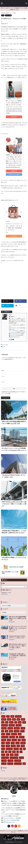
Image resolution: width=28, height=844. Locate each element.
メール (3, 376)
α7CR (12, 754)
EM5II (12, 716)
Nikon (11, 731)
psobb (23, 740)
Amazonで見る (14, 236)
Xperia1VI (16, 748)
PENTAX (3, 740)
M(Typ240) (16, 728)
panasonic (12, 737)
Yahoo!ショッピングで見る (14, 174)
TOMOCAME (4, 594)
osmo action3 (5, 737)
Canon (3, 716)
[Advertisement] (14, 282)
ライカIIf (21, 757)
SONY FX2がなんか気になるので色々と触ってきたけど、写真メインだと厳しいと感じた (14, 504)
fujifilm (9, 719)
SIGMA (7, 742)
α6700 (16, 754)
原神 (24, 763)
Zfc (21, 751)
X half (3, 748)
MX (2, 731)
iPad (7, 722)
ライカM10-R (17, 760)
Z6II (2, 751)
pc (16, 737)
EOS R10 (4, 719)
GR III (18, 719)
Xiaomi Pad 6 (9, 748)
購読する (5, 580)
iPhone (11, 722)
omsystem (14, 734)
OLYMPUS (16, 731)
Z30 (10, 751)
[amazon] (19, 826)
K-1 (15, 722)
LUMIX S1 (4, 728)
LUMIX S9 (10, 728)
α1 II (7, 754)
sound (17, 742)
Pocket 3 (14, 740)
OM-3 (3, 734)
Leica (20, 722)
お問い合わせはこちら (14, 336)
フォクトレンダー (13, 757)
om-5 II (8, 734)
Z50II (14, 751)
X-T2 (18, 745)
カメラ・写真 (5, 344)
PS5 (19, 740)
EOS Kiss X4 (18, 716)
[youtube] (13, 339)
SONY (12, 742)
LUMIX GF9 (11, 725)
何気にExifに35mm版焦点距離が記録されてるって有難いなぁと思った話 (17, 618)
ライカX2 (4, 763)
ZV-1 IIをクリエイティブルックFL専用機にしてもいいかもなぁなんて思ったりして (18, 628)
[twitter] (9, 339)
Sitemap (3, 770)
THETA (7, 745)
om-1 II (22, 731)
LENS (24, 722)
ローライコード (18, 763)
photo (3, 346)
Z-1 (21, 748)
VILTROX (13, 745)
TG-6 (3, 745)
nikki (6, 731)
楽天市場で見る (14, 116)
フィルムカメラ (5, 757)
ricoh (3, 742)
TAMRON (23, 742)
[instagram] (11, 339)
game (14, 719)
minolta (22, 728)
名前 (3, 370)
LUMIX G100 (4, 725)
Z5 (24, 748)
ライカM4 (4, 760)
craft (8, 716)
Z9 (6, 751)
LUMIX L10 (18, 725)
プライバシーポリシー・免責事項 (17, 333)
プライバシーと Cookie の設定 (16, 335)
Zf (17, 751)
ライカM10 (10, 760)
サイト (3, 381)
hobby (23, 719)
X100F (22, 745)
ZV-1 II (3, 754)
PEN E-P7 (22, 737)
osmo (19, 734)
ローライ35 (10, 763)
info (3, 722)
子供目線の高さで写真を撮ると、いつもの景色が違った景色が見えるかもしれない (17, 655)
